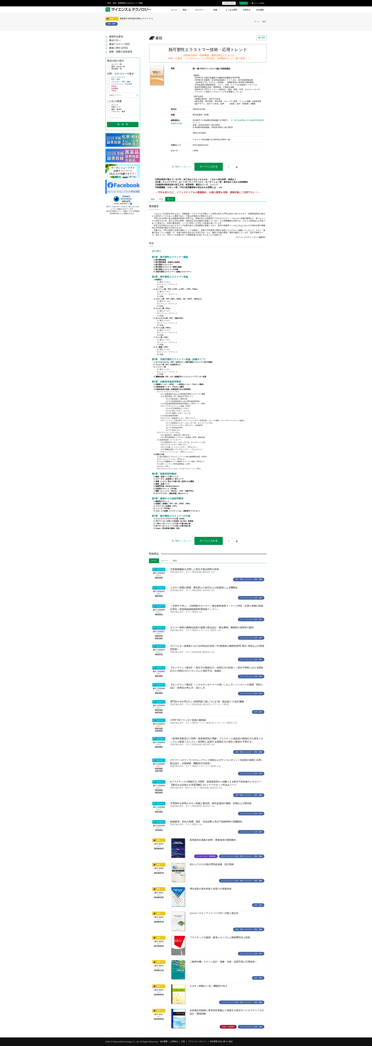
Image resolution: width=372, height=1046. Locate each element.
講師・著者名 (116, 109)
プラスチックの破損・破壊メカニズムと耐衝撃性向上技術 (220, 937)
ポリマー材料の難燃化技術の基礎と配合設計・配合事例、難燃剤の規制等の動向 (212, 627)
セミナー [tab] (165, 561)
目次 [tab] (161, 199)
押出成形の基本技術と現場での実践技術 (210, 888)
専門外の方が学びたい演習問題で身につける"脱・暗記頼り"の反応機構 (207, 701)
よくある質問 (231, 10)
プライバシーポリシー (197, 1041)
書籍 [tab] (175, 561)
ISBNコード (116, 107)
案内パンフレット (183, 166)
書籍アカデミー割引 (119, 44)
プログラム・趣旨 (118, 111)
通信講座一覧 (116, 69)
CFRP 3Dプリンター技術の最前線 (188, 720)
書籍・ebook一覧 (118, 67)
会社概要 (260, 10)
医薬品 (114, 86)
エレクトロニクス (118, 77)
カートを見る (259, 3)
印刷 (263, 37)
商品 (185, 10)
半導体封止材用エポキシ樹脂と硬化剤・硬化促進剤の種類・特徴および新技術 (211, 803)
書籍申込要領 (116, 36)
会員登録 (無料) (229, 3)
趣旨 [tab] (153, 199)
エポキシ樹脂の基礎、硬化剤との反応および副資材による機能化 (204, 587)
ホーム (174, 10)
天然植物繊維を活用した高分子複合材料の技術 (194, 569)
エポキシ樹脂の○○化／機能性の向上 (208, 986)
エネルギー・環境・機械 (120, 82)
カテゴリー (200, 10)
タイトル (114, 105)
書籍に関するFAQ (118, 48)
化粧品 (114, 91)
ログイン (243, 3)
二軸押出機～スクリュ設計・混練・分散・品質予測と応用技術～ (223, 961)
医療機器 (114, 88)
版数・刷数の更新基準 (120, 51)
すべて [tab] (170, 199)
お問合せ (246, 10)
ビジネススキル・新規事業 (121, 84)
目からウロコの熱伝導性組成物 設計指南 (212, 864)
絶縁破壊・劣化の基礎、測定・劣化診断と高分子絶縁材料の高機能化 (206, 821)
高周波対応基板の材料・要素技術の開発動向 (213, 840)
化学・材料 (115, 79)
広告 (183, 1041)
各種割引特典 (176, 123)
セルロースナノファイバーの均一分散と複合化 (214, 913)
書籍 (264, 21)
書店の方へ (115, 40)
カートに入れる (209, 166)
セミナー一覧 (116, 64)
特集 (215, 10)
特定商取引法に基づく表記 (221, 1041)
